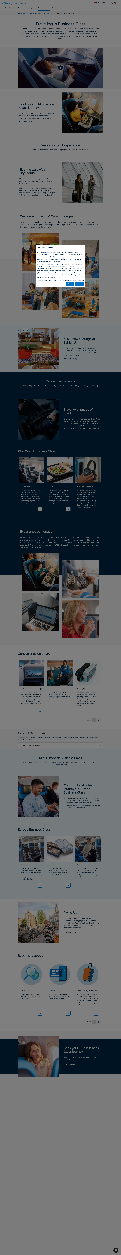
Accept (79, 284)
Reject (70, 284)
